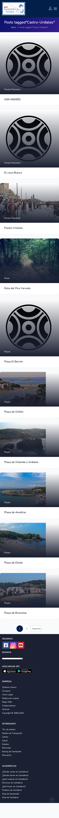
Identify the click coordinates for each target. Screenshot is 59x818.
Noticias (5, 709)
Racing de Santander (11, 751)
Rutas (7, 278)
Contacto (6, 691)
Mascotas (6, 747)
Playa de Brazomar (15, 613)
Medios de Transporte (12, 733)
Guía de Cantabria (10, 797)
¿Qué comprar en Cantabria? (15, 779)
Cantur (5, 736)
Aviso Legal (7, 694)
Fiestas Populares (12, 89)
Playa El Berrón (13, 361)
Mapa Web (7, 702)
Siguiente (36, 628)
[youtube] (20, 645)
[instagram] (13, 645)
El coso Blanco (13, 172)
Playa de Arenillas (15, 512)
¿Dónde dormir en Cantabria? (15, 775)
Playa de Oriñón (13, 411)
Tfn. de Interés (8, 729)
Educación (6, 755)
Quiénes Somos (9, 687)
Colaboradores (9, 705)
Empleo (5, 744)
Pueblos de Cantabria (12, 790)
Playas (7, 351)
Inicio (13, 27)
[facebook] (5, 645)
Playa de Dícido (13, 562)
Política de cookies (10, 698)
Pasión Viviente (13, 228)
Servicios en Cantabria (12, 782)
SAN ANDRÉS (12, 99)
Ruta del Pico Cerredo (17, 288)
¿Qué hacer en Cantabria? (14, 786)
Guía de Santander (10, 793)
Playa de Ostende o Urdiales (21, 462)
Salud (4, 740)
